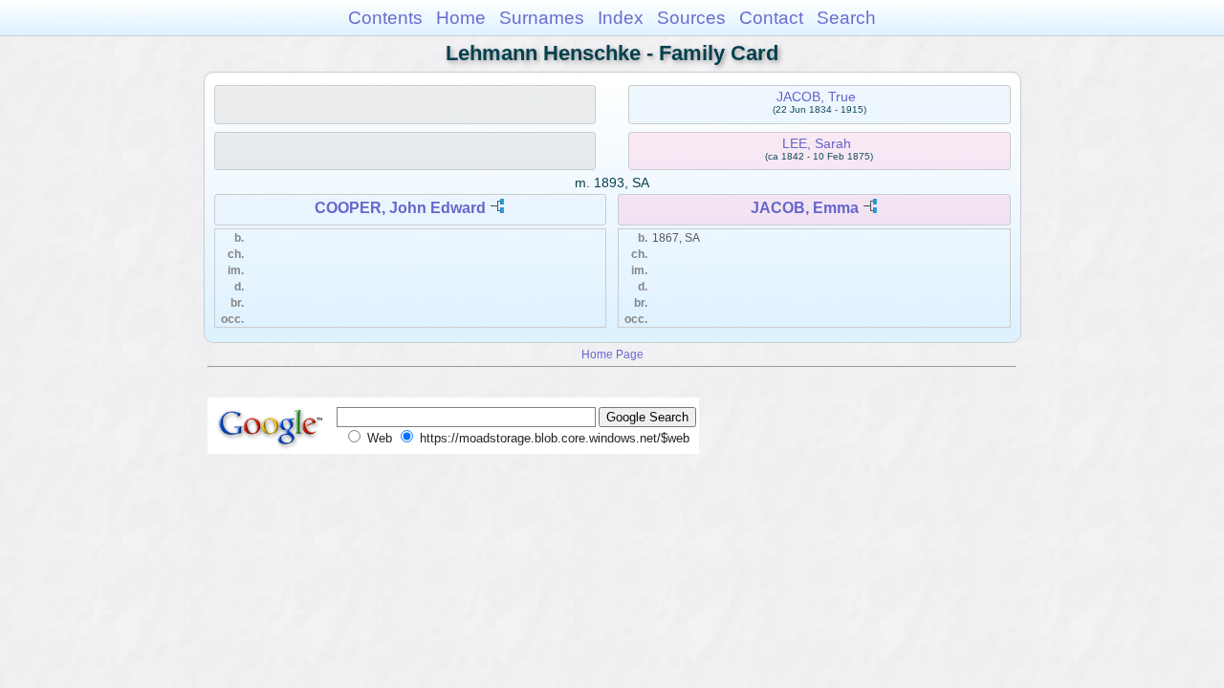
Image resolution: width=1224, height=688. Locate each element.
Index (621, 18)
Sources (691, 18)
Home (461, 18)
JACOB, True (816, 96)
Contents (385, 18)
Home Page (612, 354)
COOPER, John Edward (400, 208)
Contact (771, 18)
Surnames (541, 18)
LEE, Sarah (816, 143)
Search (846, 18)
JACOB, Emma (805, 208)
